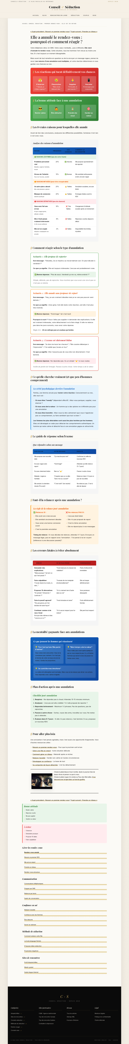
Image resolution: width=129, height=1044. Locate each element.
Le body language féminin (32, 941)
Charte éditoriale (100, 1020)
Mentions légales (100, 1013)
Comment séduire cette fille (33, 936)
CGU (110, 1040)
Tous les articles (72, 1013)
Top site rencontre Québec (47, 1020)
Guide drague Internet (31, 972)
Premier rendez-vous (52, 23)
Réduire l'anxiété (39, 758)
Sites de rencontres (18, 1017)
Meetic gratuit (28, 967)
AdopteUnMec (16, 1013)
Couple (86, 15)
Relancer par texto (30, 893)
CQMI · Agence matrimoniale (47, 1013)
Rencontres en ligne (58, 15)
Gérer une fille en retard (42, 751)
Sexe (94, 15)
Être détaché (28, 920)
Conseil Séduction (64, 7)
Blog (45, 15)
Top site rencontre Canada (47, 1017)
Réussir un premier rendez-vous (45, 747)
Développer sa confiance (42, 761)
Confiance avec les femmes (33, 915)
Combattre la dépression (46, 1023)
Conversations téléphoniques (33, 883)
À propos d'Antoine (72, 1020)
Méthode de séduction (19, 1023)
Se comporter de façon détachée (45, 765)
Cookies (115, 1040)
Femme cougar (16, 1027)
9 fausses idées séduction (32, 946)
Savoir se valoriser (30, 925)
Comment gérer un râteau (42, 754)
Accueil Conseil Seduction (32, 23)
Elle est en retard (69, 23)
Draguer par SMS (29, 888)
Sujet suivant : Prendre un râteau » (84, 32)
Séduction (75, 15)
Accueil (36, 15)
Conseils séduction (18, 1020)
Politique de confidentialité (103, 1017)
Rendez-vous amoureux (32, 872)
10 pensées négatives (31, 951)
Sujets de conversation (31, 898)
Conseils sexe (16, 1030)
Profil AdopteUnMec (31, 962)
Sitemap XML (71, 1017)
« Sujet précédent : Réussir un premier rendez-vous (50, 32)
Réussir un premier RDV (32, 857)
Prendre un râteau (30, 867)
